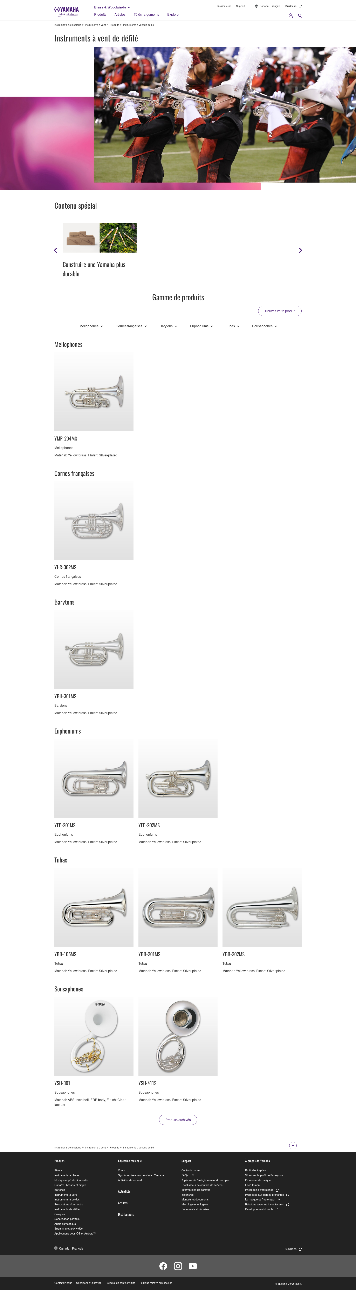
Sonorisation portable (67, 1219)
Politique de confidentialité (120, 1282)
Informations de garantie (196, 1190)
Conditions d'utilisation (89, 1282)
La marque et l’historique (259, 1199)
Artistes (120, 14)
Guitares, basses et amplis (70, 1185)
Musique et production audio (71, 1180)
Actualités (124, 1191)
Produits (100, 14)
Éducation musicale (130, 1160)
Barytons (166, 326)
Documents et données (195, 1209)
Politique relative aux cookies (155, 1282)
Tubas (230, 326)
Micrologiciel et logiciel (195, 1204)
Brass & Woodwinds (110, 7)
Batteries (59, 1190)
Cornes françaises (129, 326)
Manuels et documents (195, 1199)
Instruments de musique (67, 24)
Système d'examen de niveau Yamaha (141, 1175)
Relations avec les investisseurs (264, 1204)
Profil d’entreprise (255, 1170)
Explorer (173, 14)
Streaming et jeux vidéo (68, 1228)
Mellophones (89, 326)
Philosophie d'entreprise (259, 1190)
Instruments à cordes (67, 1199)
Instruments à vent (95, 24)
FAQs (185, 1175)
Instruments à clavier (67, 1175)
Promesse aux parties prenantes (264, 1195)
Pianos (58, 1170)
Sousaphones (262, 326)
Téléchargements (146, 14)
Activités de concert (130, 1180)
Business (290, 6)
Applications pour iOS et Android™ (75, 1233)
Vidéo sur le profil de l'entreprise (264, 1175)
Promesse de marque (258, 1180)
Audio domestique (65, 1224)
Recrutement (252, 1185)
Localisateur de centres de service (202, 1185)
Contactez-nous (191, 1170)
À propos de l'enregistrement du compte (205, 1180)
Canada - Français (270, 6)
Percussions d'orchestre (68, 1204)
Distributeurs (224, 6)
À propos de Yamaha (257, 1160)
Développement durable (259, 1209)
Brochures (188, 1195)
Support (240, 6)
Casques (59, 1214)
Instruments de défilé (67, 1209)
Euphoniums (199, 326)
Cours (121, 1170)
